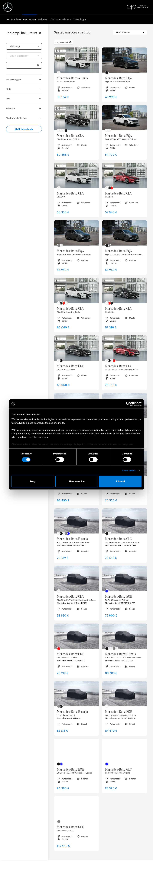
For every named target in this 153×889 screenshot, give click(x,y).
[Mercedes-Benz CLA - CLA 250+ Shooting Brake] (76, 290)
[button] (70, 42)
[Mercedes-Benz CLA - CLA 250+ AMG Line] (76, 348)
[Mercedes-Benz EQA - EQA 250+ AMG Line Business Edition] (76, 233)
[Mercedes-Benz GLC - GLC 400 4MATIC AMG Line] (124, 751)
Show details (129, 470)
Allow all (120, 481)
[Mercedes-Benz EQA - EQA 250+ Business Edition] (124, 60)
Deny (33, 481)
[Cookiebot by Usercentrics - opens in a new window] (128, 403)
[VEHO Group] (8, 7)
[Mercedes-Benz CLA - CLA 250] (124, 175)
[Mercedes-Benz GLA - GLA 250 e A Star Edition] (76, 117)
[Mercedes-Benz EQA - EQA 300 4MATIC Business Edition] (124, 117)
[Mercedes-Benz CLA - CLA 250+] (124, 290)
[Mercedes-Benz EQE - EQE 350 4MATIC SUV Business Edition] (76, 751)
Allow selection (77, 481)
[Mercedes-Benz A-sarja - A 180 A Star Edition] (76, 60)
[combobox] (24, 46)
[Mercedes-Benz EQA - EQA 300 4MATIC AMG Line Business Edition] (124, 233)
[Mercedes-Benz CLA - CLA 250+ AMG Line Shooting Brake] (124, 348)
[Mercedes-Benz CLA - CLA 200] (76, 175)
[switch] (59, 459)
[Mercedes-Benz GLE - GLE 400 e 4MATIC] (76, 809)
